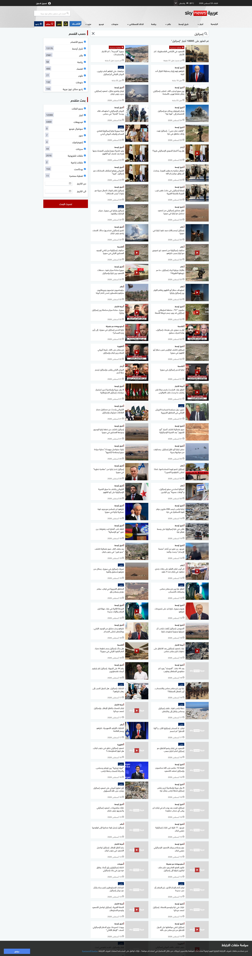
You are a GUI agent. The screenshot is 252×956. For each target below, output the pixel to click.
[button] (50, 23)
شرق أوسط (183, 24)
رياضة (153, 24)
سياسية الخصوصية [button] (90, 950)
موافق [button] (16, 951)
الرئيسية (214, 23)
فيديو (101, 24)
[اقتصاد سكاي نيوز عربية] (75, 23)
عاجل (59, 23)
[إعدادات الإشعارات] (66, 23)
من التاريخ (81, 183)
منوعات (114, 24)
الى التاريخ (81, 191)
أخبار (201, 24)
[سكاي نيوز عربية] (201, 13)
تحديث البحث (65, 204)
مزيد (89, 24)
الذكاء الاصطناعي (136, 24)
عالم (169, 24)
